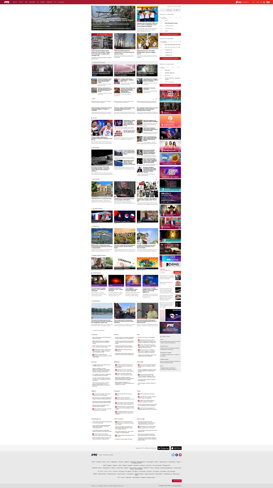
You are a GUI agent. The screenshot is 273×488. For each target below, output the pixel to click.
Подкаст (178, 461)
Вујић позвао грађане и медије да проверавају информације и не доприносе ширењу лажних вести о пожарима (124, 378)
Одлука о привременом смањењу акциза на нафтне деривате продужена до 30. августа (147, 370)
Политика (94, 334)
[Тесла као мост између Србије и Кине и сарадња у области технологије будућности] (150, 281)
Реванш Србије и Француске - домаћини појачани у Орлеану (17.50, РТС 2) (101, 138)
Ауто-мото (148, 465)
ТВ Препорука (97, 209)
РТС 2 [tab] (170, 17)
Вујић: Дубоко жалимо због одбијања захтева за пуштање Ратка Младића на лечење (101, 342)
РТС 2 (105, 471)
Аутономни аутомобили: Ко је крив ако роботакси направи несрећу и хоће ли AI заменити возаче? (146, 321)
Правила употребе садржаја (110, 485)
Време (156, 461)
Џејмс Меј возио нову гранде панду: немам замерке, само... (147, 431)
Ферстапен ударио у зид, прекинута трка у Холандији (150, 121)
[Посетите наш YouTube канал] (180, 454)
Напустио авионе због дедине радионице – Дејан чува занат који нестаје (101, 434)
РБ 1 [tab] (162, 67)
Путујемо (126, 467)
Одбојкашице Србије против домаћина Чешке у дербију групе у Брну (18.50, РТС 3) (129, 123)
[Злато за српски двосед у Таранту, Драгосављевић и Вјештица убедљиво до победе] (140, 139)
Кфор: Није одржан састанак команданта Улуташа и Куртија (101, 338)
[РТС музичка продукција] (170, 315)
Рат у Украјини (149, 461)
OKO (26, 2)
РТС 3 (110, 471)
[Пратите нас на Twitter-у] (173, 454)
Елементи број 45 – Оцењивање (122, 267)
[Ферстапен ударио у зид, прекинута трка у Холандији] (140, 123)
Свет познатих (118, 419)
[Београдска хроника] (170, 146)
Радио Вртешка (167, 474)
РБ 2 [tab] (168, 67)
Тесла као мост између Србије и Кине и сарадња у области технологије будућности (150, 290)
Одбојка (125, 465)
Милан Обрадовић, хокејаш (98, 267)
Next (180, 17)
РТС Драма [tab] (164, 41)
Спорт (21, 2)
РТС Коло (149, 471)
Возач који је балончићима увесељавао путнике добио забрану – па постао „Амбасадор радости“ (101, 426)
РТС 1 (101, 471)
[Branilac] (170, 108)
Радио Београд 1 (102, 474)
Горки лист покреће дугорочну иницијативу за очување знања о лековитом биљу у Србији (124, 246)
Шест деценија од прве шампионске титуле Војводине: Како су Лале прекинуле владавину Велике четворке (147, 109)
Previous (160, 17)
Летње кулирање (141, 268)
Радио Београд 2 (112, 474)
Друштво (117, 362)
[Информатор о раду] (170, 328)
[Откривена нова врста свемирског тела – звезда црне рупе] (116, 281)
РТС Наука (121, 471)
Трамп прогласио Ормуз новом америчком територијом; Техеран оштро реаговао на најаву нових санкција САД (100, 53)
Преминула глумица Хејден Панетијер (123, 439)
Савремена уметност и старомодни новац (101, 198)
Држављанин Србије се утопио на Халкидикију (123, 350)
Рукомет (130, 465)
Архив (136, 475)
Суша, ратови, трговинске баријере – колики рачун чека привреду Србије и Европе (147, 73)
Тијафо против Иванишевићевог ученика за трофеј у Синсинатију (146, 401)
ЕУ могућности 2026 (136, 463)
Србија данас (114, 461)
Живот (99, 467)
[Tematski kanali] (170, 261)
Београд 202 (130, 474)
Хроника (94, 362)
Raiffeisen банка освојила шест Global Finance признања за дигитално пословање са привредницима (101, 246)
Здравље (140, 467)
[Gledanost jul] (170, 159)
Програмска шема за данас (170, 34)
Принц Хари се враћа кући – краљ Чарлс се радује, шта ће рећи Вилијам (124, 432)
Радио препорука (99, 255)
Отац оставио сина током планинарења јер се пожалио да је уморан (129, 152)
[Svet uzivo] (170, 134)
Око (93, 99)
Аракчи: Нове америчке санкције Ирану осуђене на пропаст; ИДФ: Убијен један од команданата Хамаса (147, 346)
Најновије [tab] (162, 269)
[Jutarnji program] (170, 121)
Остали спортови (157, 465)
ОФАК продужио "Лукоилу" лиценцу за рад (146, 384)
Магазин (32, 2)
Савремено (96, 273)
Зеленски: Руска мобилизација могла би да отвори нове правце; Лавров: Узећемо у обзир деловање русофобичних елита (128, 90)
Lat (253, 2)
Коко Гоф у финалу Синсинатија (147, 393)
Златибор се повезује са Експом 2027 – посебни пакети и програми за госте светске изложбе (146, 246)
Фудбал (93, 391)
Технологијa (140, 419)
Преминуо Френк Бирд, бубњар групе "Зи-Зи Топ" (124, 436)
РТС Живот (135, 471)
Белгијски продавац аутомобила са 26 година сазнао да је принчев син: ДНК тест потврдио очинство (149, 170)
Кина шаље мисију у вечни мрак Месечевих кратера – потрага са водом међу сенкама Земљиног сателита (100, 169)
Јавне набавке (136, 477)
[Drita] (170, 236)
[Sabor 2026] (170, 172)
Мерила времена (141, 461)
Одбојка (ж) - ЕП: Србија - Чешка (122, 221)
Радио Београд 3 (121, 474)
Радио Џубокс (159, 474)
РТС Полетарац (171, 471)
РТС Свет (115, 471)
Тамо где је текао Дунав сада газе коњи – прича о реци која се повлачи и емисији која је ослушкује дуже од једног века (101, 321)
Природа (157, 467)
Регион (116, 334)
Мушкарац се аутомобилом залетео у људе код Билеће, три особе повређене (124, 346)
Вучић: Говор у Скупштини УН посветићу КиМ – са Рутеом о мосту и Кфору (101, 346)
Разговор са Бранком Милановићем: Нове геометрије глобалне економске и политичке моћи (124, 109)
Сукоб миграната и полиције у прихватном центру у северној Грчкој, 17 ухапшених (150, 80)
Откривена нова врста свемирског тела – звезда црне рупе (115, 289)
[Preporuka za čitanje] (170, 249)
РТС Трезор (156, 471)
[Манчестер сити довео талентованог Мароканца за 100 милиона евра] (140, 130)
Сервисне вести (163, 461)
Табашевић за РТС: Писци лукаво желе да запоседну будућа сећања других (124, 199)
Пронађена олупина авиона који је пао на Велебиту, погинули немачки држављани (124, 354)
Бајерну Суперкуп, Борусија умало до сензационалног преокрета (100, 406)
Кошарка (117, 391)
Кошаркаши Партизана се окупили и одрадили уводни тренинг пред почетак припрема (124, 413)
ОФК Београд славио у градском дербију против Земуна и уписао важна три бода (101, 402)
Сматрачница (172, 461)
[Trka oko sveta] (170, 96)
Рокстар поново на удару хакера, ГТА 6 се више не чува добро (98, 289)
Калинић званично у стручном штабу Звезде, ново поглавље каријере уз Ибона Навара (124, 408)
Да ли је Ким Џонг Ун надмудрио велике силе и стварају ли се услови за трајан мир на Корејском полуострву (146, 351)
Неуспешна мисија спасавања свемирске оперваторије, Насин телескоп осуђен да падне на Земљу (147, 439)
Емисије (49, 2)
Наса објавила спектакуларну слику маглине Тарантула (131, 289)
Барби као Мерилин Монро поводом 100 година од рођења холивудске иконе (101, 438)
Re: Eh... (162, 366)
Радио (42, 2)
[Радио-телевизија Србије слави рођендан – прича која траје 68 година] (102, 70)
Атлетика (142, 465)
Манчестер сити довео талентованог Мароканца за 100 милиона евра (150, 129)
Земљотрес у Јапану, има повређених (149, 88)
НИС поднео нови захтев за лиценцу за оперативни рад (147, 380)
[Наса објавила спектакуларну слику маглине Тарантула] (133, 281)
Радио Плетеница (139, 474)
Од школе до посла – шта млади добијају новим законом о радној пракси (146, 52)
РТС (55, 2)
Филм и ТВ (146, 467)
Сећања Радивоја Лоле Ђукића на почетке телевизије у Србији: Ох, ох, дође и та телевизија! (101, 109)
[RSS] (264, 2)
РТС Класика (142, 471)
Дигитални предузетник (166, 467)
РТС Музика (163, 471)
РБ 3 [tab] (173, 67)
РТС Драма (128, 471)
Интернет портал (151, 477)
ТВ (38, 2)
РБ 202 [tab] (178, 67)
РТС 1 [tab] (164, 17)
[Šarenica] (170, 223)
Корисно (95, 226)
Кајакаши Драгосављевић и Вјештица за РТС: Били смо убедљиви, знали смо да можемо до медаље (147, 24)
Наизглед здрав (138, 469)
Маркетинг (128, 477)
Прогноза (163, 10)
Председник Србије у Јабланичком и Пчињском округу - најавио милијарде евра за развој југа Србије (101, 351)
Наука (151, 467)
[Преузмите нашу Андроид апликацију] (163, 448)
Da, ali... (162, 339)
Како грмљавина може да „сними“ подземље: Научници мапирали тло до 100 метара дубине (125, 73)
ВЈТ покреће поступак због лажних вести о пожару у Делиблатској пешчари (101, 375)
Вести (15, 2)
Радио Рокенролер (149, 474)
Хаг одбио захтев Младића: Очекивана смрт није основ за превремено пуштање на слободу (101, 379)
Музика (113, 467)
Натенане (96, 301)
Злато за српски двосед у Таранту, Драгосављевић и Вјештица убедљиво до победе (150, 138)
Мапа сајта (177, 480)
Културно (96, 179)
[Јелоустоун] (170, 211)
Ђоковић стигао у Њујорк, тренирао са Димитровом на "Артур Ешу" (147, 397)
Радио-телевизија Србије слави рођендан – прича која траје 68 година (101, 73)
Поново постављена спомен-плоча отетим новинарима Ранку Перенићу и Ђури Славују (105, 80)
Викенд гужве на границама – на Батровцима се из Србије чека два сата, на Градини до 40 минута (124, 383)
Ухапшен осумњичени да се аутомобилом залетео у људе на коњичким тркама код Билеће (105, 89)
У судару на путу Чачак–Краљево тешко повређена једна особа (127, 80)
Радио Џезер (176, 474)
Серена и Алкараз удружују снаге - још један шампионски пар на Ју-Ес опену (147, 408)
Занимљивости (96, 419)
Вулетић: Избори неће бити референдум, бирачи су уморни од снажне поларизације (102, 356)
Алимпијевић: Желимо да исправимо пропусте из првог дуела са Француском (124, 403)
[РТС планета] (242, 2)
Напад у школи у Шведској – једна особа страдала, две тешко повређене (147, 355)
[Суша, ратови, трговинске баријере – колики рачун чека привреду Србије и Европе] (147, 70)
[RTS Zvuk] (170, 198)
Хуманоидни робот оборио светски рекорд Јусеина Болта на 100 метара (129, 162)
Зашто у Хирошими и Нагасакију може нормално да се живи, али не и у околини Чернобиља (124, 321)
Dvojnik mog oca (164, 346)
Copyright (100, 485)
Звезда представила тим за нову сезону (129, 131)
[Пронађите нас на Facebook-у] (176, 454)
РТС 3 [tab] (176, 17)
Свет (138, 334)
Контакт (123, 477)
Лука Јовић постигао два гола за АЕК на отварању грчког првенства (101, 409)
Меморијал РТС (166, 465)
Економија (140, 362)
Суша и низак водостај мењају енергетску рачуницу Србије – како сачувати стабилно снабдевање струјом (147, 376)
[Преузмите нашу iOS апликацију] (176, 448)
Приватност (94, 485)
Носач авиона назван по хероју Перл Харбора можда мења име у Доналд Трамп (102, 431)
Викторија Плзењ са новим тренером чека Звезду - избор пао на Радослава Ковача (101, 398)
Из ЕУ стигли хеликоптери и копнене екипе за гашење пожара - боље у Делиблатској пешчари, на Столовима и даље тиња (101, 384)
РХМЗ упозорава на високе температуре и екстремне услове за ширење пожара (124, 52)
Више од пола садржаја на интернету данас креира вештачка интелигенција (146, 435)
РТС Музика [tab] (176, 41)
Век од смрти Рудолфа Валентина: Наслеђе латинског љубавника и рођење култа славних (149, 151)
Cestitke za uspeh (164, 359)
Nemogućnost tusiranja (165, 352)
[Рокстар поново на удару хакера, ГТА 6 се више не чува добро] (99, 281)
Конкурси (143, 477)
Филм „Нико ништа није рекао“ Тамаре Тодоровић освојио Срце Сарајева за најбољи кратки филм (150, 160)
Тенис (139, 391)
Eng (258, 2)
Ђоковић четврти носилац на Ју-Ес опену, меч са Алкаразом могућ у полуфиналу (147, 405)
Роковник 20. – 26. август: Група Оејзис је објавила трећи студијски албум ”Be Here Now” (147, 200)
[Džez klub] (170, 185)
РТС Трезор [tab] (170, 41)
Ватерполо (136, 465)
